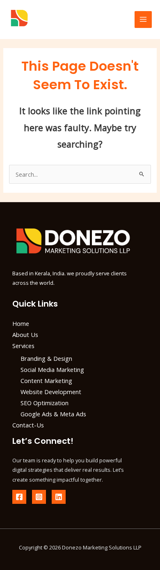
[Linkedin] (59, 497)
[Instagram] (39, 497)
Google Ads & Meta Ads (53, 414)
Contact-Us (28, 425)
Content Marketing (46, 380)
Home (20, 323)
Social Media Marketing (52, 369)
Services (23, 346)
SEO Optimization (45, 403)
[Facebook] (19, 497)
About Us (25, 334)
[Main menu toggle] (143, 19)
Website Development (51, 392)
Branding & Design (46, 358)
